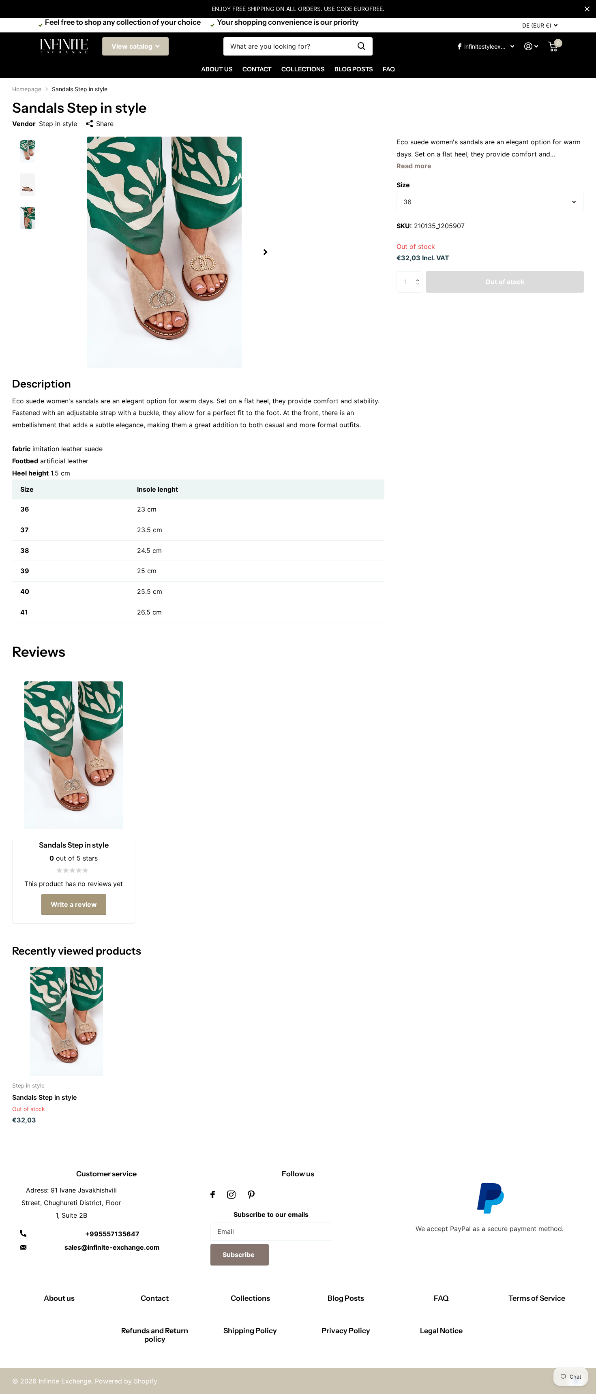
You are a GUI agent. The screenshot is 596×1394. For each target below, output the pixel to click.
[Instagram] (231, 1195)
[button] (265, 252)
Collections (303, 69)
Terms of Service (536, 1298)
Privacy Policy (346, 1330)
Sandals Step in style (44, 1097)
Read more (414, 166)
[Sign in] (531, 46)
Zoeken (361, 46)
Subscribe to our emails (271, 1214)
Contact (257, 69)
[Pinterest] (251, 1195)
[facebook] (212, 1195)
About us (59, 1298)
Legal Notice (441, 1330)
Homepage (26, 89)
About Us (217, 69)
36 (407, 202)
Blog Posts (353, 69)
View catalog (132, 46)
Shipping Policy (250, 1330)
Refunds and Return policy (154, 1335)
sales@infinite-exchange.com (112, 1247)
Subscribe (239, 1255)
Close (587, 9)
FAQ (389, 69)
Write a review (74, 904)
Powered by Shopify (126, 1381)
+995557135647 (112, 1234)
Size (403, 185)
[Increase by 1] (419, 274)
